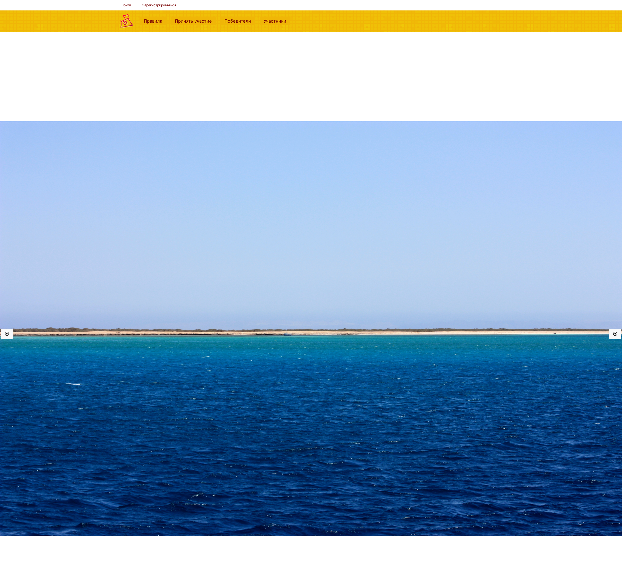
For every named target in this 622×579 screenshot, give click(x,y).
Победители (240, 21)
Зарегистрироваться (159, 5)
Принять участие (195, 21)
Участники (277, 21)
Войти (126, 5)
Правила (155, 21)
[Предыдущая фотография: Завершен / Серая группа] (7, 334)
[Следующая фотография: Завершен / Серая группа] (615, 334)
